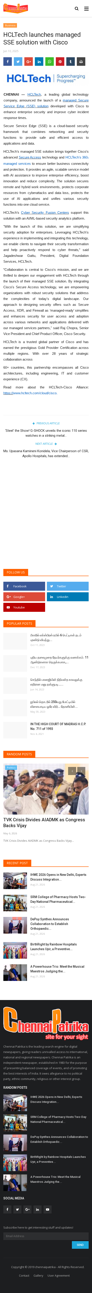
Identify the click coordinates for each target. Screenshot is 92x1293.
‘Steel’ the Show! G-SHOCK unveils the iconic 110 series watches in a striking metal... (46, 433)
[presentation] (72, 771)
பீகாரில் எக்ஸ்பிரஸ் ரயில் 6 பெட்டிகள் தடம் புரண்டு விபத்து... (56, 637)
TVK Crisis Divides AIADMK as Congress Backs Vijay (44, 822)
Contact (24, 1275)
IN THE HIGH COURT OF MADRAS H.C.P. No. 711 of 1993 (58, 726)
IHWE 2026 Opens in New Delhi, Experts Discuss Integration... (58, 877)
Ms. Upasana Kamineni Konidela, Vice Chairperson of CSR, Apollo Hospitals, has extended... (46, 453)
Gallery (38, 1275)
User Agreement (59, 1275)
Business (10, 25)
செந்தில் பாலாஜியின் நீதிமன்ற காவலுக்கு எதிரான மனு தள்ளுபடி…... (56, 682)
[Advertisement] (46, 516)
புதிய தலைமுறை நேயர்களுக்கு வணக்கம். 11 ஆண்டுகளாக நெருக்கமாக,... (59, 660)
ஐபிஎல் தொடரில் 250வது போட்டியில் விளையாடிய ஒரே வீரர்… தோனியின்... (54, 704)
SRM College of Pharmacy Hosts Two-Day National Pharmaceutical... (58, 899)
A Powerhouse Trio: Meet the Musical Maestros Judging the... (57, 969)
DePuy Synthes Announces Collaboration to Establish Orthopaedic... (49, 923)
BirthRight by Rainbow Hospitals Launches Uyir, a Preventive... (53, 947)
